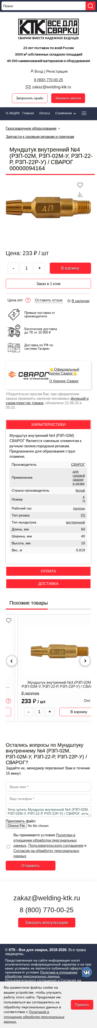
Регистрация (57, 71)
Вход (39, 71)
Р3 (83, 515)
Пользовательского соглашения (55, 845)
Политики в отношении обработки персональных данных (45, 840)
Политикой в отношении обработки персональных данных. (34, 1017)
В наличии (80, 301)
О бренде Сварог (64, 381)
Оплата (44, 113)
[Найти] (91, 5)
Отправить (30, 865)
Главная (28, 113)
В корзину (70, 268)
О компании (64, 113)
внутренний (75, 522)
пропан (79, 508)
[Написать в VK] (87, 973)
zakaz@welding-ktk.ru (51, 87)
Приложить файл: (21, 821)
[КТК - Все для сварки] (48, 30)
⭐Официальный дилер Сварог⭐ (64, 371)
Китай (80, 490)
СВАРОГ (78, 464)
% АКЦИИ (13, 113)
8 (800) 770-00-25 (48, 80)
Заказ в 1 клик (48, 284)
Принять (82, 1005)
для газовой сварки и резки (79, 477)
